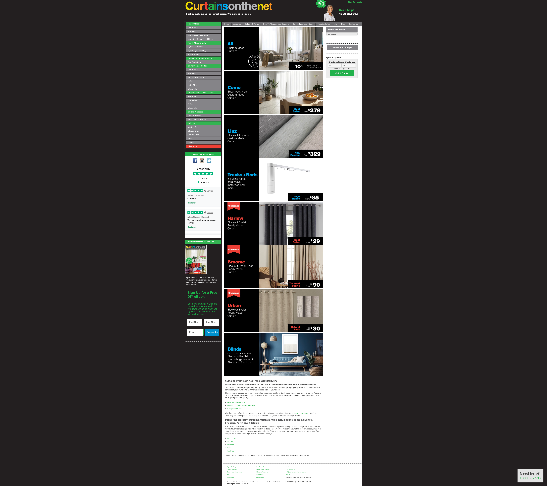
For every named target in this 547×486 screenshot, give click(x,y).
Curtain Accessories (197, 111)
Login (359, 2)
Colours (191, 123)
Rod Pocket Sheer (196, 62)
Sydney (230, 441)
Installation (231, 477)
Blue (190, 138)
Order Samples (232, 469)
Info (335, 24)
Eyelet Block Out (195, 46)
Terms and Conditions (234, 472)
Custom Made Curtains (198, 66)
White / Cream (194, 127)
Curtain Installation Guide (303, 24)
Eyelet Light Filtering (197, 50)
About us (237, 24)
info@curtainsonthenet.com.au (296, 472)
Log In (236, 467)
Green (191, 142)
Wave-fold (192, 89)
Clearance (192, 146)
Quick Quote (341, 73)
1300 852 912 (348, 14)
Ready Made (193, 23)
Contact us (353, 24)
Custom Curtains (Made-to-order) (241, 405)
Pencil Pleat (193, 27)
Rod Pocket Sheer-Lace (198, 35)
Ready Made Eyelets (197, 43)
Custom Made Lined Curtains (201, 92)
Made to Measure (262, 472)
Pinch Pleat (193, 31)
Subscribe (212, 332)
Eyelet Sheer (193, 54)
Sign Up (351, 2)
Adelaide (230, 451)
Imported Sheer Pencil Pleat (200, 39)
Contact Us (289, 467)
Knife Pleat (193, 85)
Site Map (288, 474)
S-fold (190, 81)
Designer (259, 474)
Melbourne (231, 438)
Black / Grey (193, 131)
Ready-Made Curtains (236, 402)
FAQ (228, 474)
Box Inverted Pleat (196, 77)
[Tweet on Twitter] (209, 160)
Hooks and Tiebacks (197, 119)
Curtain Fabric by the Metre (200, 58)
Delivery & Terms (252, 24)
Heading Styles (324, 24)
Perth (229, 448)
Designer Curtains (234, 408)
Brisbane (230, 445)
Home (226, 24)
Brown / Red (193, 134)
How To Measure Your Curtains (276, 24)
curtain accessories (301, 413)
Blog (343, 24)
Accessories (260, 477)
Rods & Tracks (194, 115)
